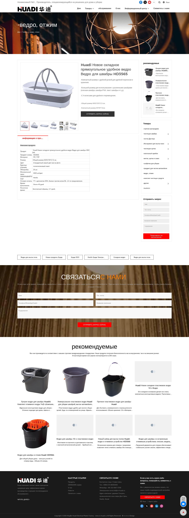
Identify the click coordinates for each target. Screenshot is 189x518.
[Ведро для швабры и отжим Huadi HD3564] (35, 433)
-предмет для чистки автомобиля (155, 168)
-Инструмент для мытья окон (153, 144)
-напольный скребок (150, 153)
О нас (118, 8)
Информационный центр (136, 8)
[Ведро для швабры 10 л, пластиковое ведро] (75, 425)
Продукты (71, 482)
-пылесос (146, 188)
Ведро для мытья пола (29, 257)
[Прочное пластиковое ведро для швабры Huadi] (114, 379)
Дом (79, 8)
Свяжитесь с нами (161, 8)
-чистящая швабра (150, 134)
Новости (71, 490)
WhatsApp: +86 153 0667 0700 (110, 488)
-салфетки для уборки (151, 163)
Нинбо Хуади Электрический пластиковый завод (98, 257)
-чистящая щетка (149, 148)
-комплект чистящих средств (153, 178)
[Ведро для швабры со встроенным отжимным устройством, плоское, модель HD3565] (153, 425)
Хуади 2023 (75, 257)
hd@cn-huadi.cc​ (119, 490)
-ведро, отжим (34, 32)
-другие (146, 183)
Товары (88, 8)
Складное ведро (119, 257)
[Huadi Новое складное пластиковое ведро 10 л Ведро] (153, 371)
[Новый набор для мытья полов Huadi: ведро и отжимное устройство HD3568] (114, 425)
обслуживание (104, 8)
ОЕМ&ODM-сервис (75, 485)
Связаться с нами (74, 493)
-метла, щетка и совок (151, 158)
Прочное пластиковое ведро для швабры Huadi (162, 95)
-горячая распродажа (151, 129)
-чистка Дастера (149, 139)
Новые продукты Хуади (54, 257)
